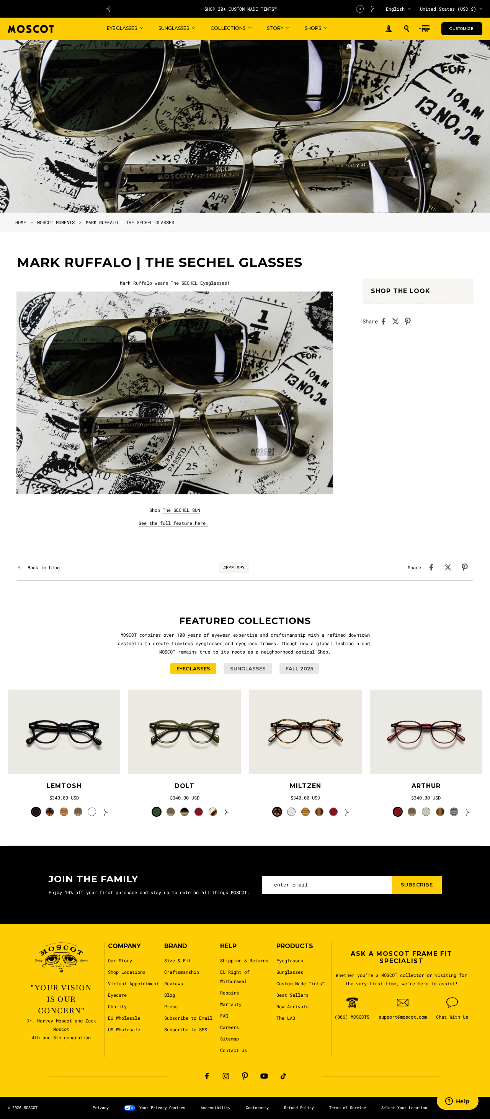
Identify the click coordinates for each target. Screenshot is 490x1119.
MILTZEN (305, 786)
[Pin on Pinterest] (410, 321)
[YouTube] (264, 1076)
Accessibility (215, 1107)
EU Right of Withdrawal (235, 976)
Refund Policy (299, 1107)
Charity (117, 1006)
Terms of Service (347, 1107)
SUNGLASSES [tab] (248, 668)
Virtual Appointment (133, 983)
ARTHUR (426, 786)
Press (171, 1006)
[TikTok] (283, 1076)
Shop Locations (126, 972)
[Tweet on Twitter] (398, 321)
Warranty (231, 1004)
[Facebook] (206, 1076)
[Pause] (360, 8)
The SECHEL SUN (181, 510)
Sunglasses (289, 972)
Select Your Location (404, 1107)
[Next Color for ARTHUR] (468, 811)
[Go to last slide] (108, 9)
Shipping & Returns (244, 960)
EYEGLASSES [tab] (193, 668)
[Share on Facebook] (385, 321)
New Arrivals (292, 1006)
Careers (229, 1027)
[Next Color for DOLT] (226, 811)
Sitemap (229, 1038)
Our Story (120, 960)
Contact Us (233, 1050)
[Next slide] (373, 9)
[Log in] (388, 29)
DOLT (184, 786)
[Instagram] (225, 1076)
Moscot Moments (56, 222)
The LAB (285, 1018)
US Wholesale (124, 1029)
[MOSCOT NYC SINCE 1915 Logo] (31, 29)
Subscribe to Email (188, 1018)
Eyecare (117, 995)
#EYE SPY (234, 567)
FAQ (224, 1016)
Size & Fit (177, 960)
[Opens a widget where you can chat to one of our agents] (457, 1101)
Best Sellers (292, 995)
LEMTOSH (64, 786)
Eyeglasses (289, 960)
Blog (169, 995)
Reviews (173, 983)
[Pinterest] (245, 1076)
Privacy (101, 1107)
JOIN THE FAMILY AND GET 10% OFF (240, 9)
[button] (406, 28)
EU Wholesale (124, 1018)
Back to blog (44, 567)
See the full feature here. (173, 523)
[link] (64, 732)
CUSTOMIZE (461, 28)
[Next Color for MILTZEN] (347, 811)
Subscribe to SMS (185, 1029)
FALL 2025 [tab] (299, 668)
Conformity (257, 1107)
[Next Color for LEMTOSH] (106, 811)
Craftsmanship (181, 972)
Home (20, 222)
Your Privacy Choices (162, 1107)
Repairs (229, 993)
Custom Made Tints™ (300, 983)
